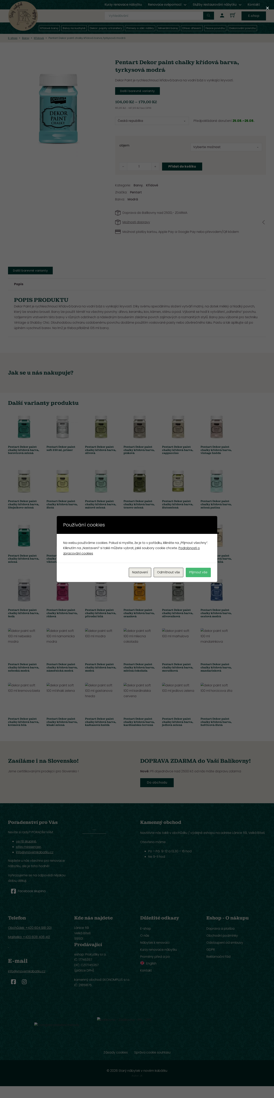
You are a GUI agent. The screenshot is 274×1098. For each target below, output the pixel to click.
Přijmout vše (198, 572)
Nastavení (140, 572)
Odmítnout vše (168, 572)
